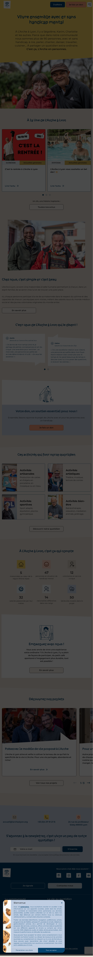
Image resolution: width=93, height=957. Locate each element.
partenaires (24, 907)
